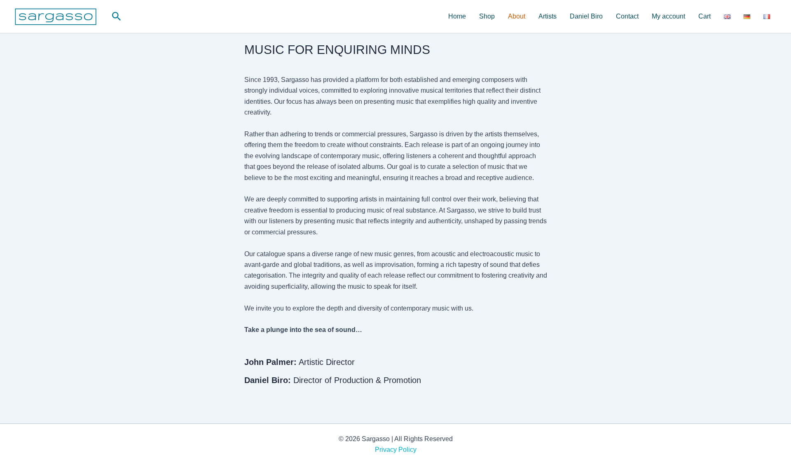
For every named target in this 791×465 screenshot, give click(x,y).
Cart (704, 16)
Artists (547, 16)
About (516, 16)
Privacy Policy (396, 449)
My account (668, 16)
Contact (627, 16)
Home (457, 16)
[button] (117, 16)
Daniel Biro (586, 16)
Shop (487, 16)
